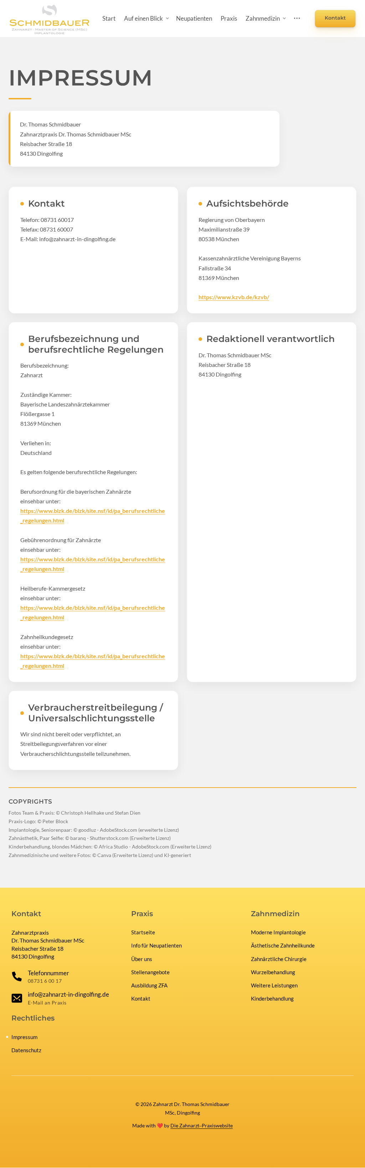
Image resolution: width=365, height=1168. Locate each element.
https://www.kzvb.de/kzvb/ (234, 297)
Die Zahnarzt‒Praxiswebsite (201, 1125)
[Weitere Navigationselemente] (297, 18)
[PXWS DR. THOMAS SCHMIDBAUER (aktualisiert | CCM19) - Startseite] (49, 18)
